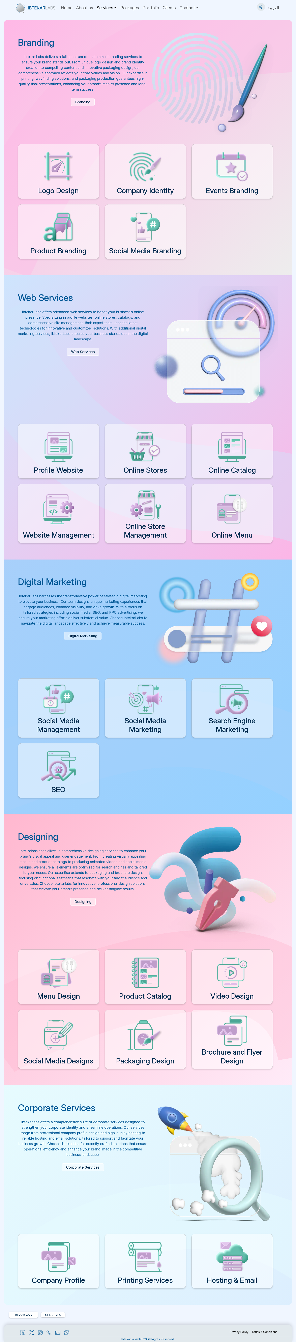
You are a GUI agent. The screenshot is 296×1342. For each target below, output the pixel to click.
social (261, 4)
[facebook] (22, 1332)
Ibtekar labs (129, 1339)
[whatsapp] (66, 1332)
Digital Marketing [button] (82, 636)
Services (105, 7)
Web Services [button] (83, 352)
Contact (187, 7)
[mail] (57, 1332)
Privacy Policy (239, 1332)
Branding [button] (82, 102)
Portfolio (151, 7)
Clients (169, 7)
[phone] (49, 1332)
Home (66, 7)
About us (84, 7)
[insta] (40, 1332)
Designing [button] (83, 902)
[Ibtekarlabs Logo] (35, 8)
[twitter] (31, 1332)
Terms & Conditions (264, 1332)
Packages (129, 7)
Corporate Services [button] (83, 1167)
